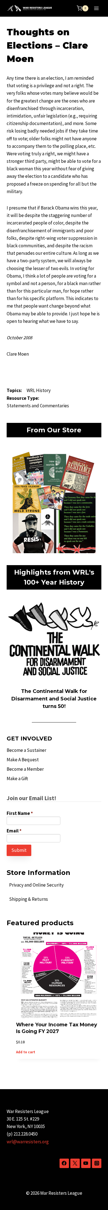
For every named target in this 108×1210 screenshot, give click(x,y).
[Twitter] (75, 1163)
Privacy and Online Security (36, 885)
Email (14, 831)
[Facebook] (64, 1163)
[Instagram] (96, 1163)
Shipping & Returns (28, 899)
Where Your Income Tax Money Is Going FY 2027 (56, 1028)
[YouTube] (86, 1163)
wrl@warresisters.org (28, 1142)
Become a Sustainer (26, 750)
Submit (19, 850)
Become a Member (25, 769)
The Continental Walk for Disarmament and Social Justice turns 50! (54, 698)
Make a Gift (17, 778)
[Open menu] (96, 8)
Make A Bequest (23, 760)
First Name (20, 813)
